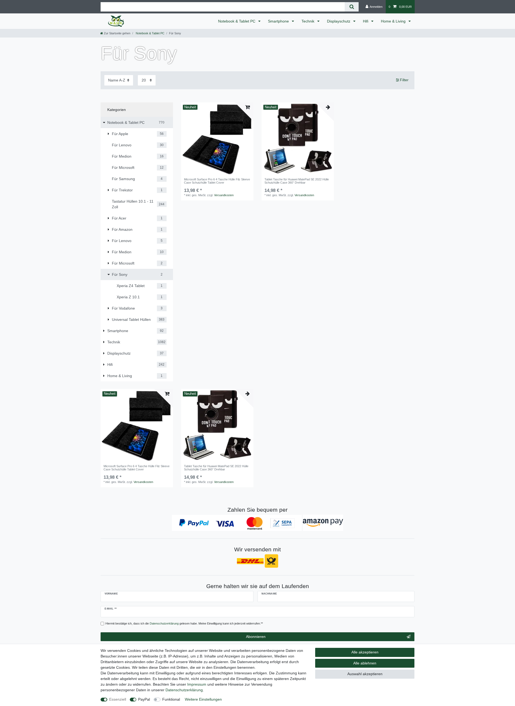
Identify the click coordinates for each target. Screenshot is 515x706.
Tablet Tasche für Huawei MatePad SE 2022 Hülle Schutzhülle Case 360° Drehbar (296, 181)
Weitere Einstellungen (203, 699)
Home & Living (394, 21)
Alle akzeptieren (364, 652)
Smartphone (279, 21)
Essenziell (117, 699)
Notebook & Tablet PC (237, 21)
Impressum (196, 684)
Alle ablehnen (364, 663)
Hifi (366, 21)
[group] (217, 138)
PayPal (144, 699)
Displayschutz (339, 21)
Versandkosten (224, 195)
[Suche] (351, 7)
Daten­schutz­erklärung (184, 690)
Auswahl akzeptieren (364, 674)
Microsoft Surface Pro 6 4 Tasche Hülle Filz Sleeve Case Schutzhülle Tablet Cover (217, 181)
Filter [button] (404, 80)
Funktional (171, 699)
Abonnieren (256, 636)
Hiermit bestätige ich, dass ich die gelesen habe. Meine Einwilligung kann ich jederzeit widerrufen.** (184, 623)
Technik (308, 21)
